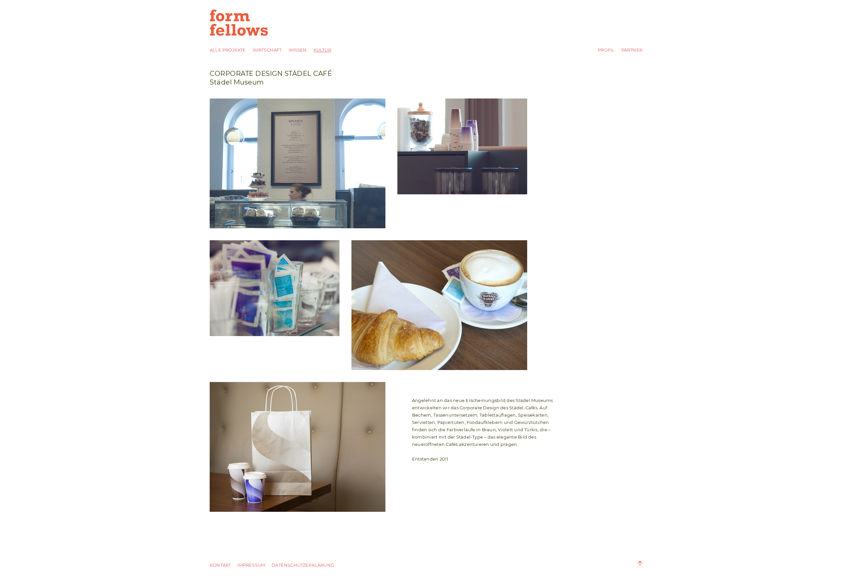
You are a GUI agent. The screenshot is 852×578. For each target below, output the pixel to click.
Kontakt (220, 565)
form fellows (240, 22)
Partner (631, 50)
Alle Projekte (228, 50)
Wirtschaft (267, 50)
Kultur (322, 50)
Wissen (298, 50)
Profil (606, 50)
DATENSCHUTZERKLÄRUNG (303, 565)
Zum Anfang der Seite (635, 563)
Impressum (251, 565)
